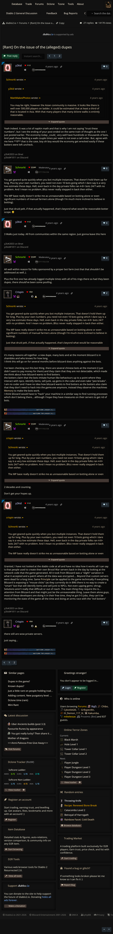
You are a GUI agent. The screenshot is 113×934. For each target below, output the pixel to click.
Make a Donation (17, 906)
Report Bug (69, 885)
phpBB (87, 915)
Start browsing (15, 849)
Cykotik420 (70, 709)
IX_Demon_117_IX (73, 713)
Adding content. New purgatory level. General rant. (36, 695)
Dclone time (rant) (18, 700)
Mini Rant (13, 705)
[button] (49, 56)
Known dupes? (16, 686)
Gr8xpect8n (87, 709)
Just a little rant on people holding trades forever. (35, 690)
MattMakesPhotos (20, 97)
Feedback (51, 13)
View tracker (70, 782)
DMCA (74, 915)
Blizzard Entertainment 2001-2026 (48, 915)
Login (68, 687)
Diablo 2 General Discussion (21, 13)
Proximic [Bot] (89, 716)
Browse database (72, 825)
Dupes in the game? (19, 681)
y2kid (18, 65)
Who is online (72, 698)
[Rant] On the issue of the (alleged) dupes (42, 23)
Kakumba (93, 713)
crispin (10, 438)
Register (81, 687)
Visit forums (14, 749)
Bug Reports (70, 13)
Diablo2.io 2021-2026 (15, 915)
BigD (94, 706)
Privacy (100, 915)
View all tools (14, 876)
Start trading (70, 858)
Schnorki (11, 79)
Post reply (12, 55)
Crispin (19, 292)
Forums (82, 706)
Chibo (104, 706)
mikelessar (70, 716)
